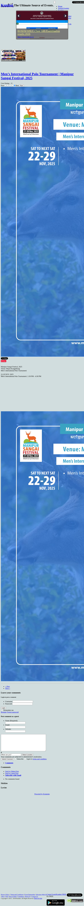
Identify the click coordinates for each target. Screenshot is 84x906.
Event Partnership (29, 894)
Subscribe (20, 759)
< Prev (7, 686)
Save (4, 361)
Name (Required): (11, 721)
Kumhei (61, 10)
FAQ (6, 896)
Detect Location (27, 755)
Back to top (38, 898)
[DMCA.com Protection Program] (75, 902)
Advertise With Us (41, 894)
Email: (7, 725)
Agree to (29, 759)
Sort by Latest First (11, 773)
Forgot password (13, 712)
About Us (27, 896)
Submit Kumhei (63, 8)
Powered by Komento (42, 794)
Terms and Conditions (17, 894)
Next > (7, 688)
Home (60, 6)
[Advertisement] (40, 44)
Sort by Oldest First (12, 771)
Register (4, 712)
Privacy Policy (5, 894)
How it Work (13, 896)
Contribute (21, 896)
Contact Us (34, 896)
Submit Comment (7, 759)
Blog (3, 896)
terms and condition (39, 759)
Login (3, 708)
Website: (8, 729)
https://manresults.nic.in (26, 37)
